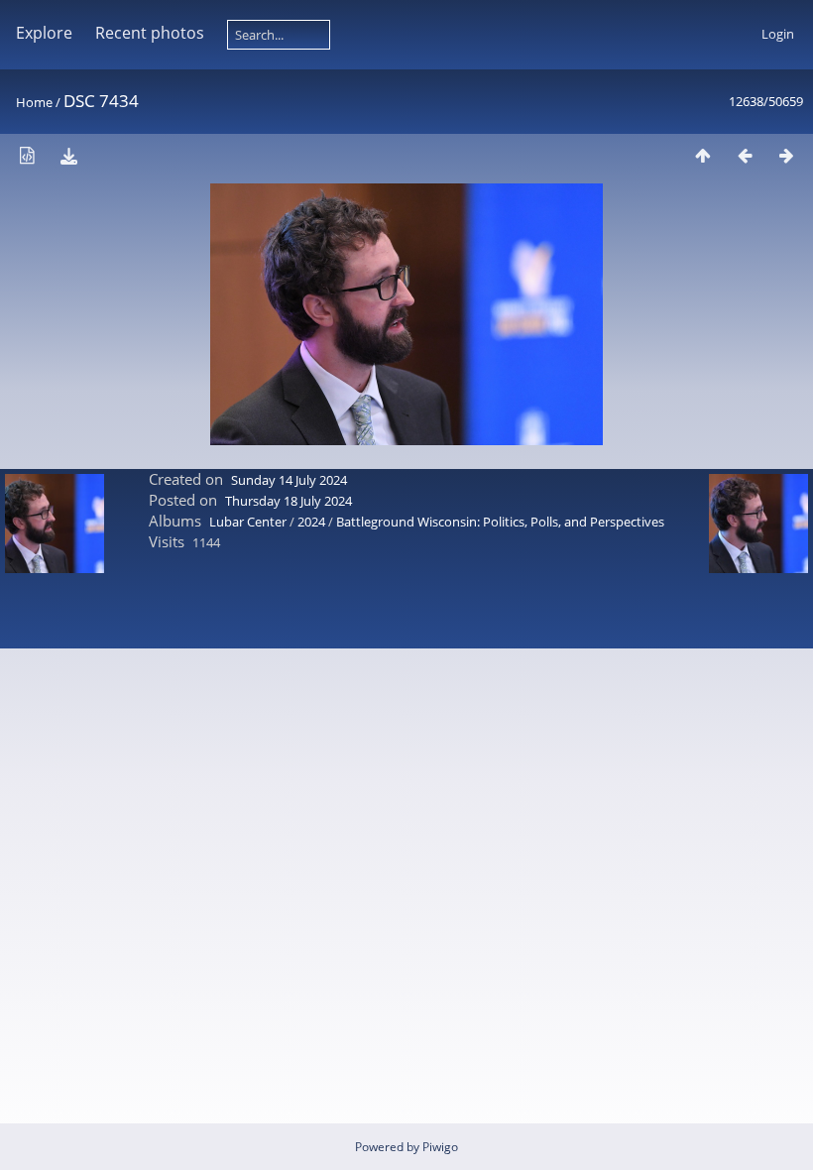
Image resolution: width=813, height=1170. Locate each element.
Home (34, 102)
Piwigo (440, 1146)
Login (777, 34)
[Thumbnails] (703, 155)
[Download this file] (68, 155)
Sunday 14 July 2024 (289, 480)
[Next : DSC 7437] (786, 155)
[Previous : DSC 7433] (744, 155)
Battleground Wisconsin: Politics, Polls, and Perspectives (500, 521)
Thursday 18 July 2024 (288, 501)
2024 (311, 521)
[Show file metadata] (27, 155)
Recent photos (149, 33)
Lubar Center (248, 521)
